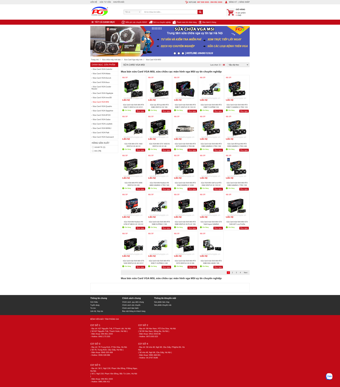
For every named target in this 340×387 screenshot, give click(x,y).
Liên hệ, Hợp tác (96, 311)
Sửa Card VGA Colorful (102, 69)
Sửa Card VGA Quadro (102, 106)
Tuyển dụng (94, 305)
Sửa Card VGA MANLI (102, 128)
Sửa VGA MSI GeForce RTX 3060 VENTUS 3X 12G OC (211, 184)
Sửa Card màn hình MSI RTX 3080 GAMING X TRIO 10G (211, 145)
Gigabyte (98, 147)
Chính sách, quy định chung (133, 302)
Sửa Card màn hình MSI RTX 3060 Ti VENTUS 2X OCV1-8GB (133, 106)
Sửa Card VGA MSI (101, 102)
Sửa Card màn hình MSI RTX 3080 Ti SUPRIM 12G (211, 106)
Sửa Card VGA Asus (101, 82)
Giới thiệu (94, 302)
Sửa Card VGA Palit (101, 132)
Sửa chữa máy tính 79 (204, 299)
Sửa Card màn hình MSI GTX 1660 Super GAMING (211, 223)
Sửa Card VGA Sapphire (103, 111)
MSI (95, 151)
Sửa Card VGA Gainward (103, 137)
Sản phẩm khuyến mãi (162, 305)
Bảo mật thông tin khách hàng (133, 311)
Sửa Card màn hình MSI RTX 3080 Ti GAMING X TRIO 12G (237, 106)
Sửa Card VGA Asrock (102, 78)
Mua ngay (140, 111)
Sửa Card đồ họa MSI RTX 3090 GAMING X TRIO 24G (237, 145)
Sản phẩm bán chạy (161, 302)
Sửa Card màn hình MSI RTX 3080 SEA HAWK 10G (211, 262)
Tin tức (93, 308)
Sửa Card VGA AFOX (101, 115)
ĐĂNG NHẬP (244, 2)
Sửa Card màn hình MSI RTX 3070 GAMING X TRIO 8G (185, 145)
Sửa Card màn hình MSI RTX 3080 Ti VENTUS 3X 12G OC (185, 106)
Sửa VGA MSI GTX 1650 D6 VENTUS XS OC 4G (159, 145)
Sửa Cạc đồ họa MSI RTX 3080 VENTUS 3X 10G (159, 106)
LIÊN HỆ (93, 2)
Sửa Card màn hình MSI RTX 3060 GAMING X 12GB (185, 184)
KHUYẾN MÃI (118, 2)
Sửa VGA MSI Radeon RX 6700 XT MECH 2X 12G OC (133, 223)
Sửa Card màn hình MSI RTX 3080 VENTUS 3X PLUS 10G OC (185, 223)
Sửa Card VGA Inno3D (102, 97)
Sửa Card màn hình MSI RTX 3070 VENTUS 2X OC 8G (185, 262)
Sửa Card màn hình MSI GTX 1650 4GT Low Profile (237, 223)
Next (245, 273)
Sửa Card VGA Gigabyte (103, 93)
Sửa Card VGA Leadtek (102, 124)
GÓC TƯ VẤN (105, 2)
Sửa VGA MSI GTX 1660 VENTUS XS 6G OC (133, 145)
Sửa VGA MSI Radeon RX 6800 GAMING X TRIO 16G (159, 184)
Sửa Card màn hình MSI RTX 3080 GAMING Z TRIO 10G (237, 184)
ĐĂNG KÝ (233, 2)
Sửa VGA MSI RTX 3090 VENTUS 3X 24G (133, 184)
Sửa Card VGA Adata (101, 73)
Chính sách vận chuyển (131, 305)
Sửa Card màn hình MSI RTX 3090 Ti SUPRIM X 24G (159, 262)
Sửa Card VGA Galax (101, 119)
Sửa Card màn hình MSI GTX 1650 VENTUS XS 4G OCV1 (133, 262)
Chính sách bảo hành (130, 308)
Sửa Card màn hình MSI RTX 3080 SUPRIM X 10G (159, 223)
